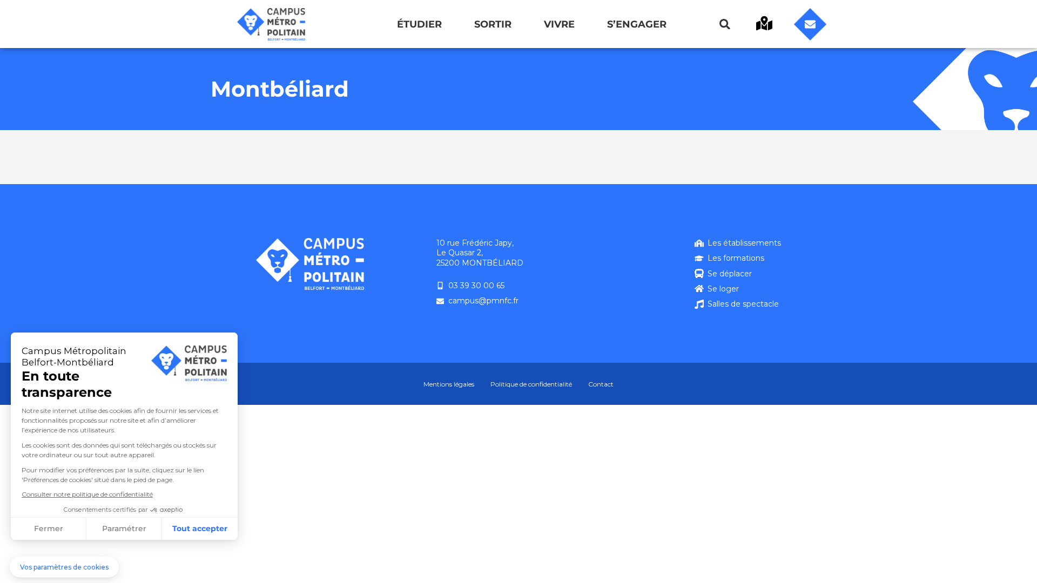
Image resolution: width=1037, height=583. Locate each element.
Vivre (559, 24)
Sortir (492, 24)
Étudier (419, 24)
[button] (725, 24)
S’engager (636, 24)
